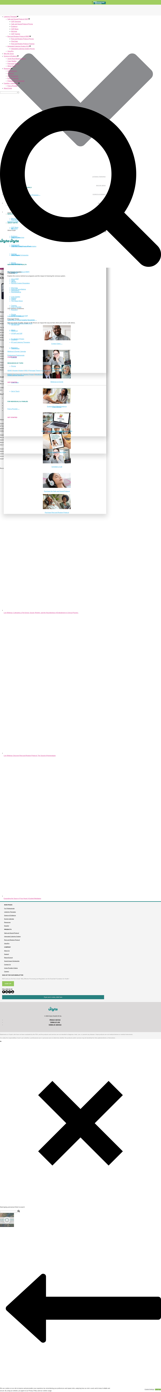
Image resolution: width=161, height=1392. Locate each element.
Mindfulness (39, 374)
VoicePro (10, 51)
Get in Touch (15, 391)
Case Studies (11, 61)
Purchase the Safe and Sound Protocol (57, 491)
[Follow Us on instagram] (9, 993)
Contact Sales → (56, 343)
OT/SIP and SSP (16, 333)
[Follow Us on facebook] (3, 993)
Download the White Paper (57, 452)
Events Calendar (13, 78)
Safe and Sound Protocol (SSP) (17, 19)
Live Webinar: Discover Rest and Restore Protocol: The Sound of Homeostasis (30, 755)
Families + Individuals (11, 83)
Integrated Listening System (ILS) (18, 46)
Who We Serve (9, 53)
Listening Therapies (10, 16)
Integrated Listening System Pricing (23, 49)
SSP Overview (16, 21)
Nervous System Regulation (20, 283)
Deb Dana (16, 374)
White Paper (11, 66)
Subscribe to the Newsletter (57, 431)
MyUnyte (14, 31)
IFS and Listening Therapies (20, 342)
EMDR (9, 374)
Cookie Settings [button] (149, 1389)
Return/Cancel (8, 957)
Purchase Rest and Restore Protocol (57, 512)
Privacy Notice (55, 1020)
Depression (56, 370)
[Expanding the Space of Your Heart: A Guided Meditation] (73, 896)
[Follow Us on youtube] (12, 993)
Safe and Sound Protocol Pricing (22, 24)
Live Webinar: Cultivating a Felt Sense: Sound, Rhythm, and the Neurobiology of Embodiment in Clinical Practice (41, 613)
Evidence (14, 26)
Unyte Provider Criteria (11, 968)
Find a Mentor (56, 407)
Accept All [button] (158, 1389)
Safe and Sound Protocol (11, 933)
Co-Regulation (46, 370)
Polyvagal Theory (34, 370)
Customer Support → (57, 368)
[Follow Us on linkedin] (6, 993)
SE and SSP (15, 324)
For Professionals (9, 908)
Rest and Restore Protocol (12, 940)
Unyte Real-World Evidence (16, 58)
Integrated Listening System (12, 936)
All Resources (12, 71)
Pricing (13, 366)
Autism (21, 370)
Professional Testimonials (15, 81)
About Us (7, 950)
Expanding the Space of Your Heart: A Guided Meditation (22, 898)
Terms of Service (55, 1025)
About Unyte (8, 88)
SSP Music (15, 29)
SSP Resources (12, 76)
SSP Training (15, 34)
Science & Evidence (10, 56)
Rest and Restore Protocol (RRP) (18, 36)
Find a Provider (16, 307)
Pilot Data (14, 41)
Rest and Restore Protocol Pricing (22, 39)
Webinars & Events (56, 382)
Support (13, 298)
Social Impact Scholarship (11, 961)
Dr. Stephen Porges (27, 374)
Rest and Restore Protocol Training (22, 44)
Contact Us (7, 964)
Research (14, 348)
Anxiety (15, 370)
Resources (7, 68)
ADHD (9, 370)
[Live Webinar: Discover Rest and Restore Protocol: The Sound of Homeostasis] (73, 753)
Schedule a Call (57, 467)
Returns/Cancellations (18, 289)
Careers (6, 971)
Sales (13, 280)
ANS (26, 370)
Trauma (63, 370)
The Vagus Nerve (17, 301)
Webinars (10, 73)
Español (6, 926)
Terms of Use (55, 1022)
